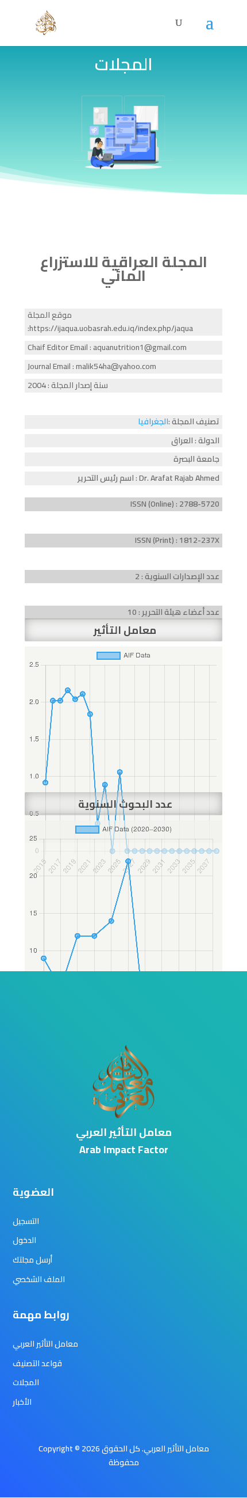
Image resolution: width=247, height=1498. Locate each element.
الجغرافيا (153, 421)
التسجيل (26, 1221)
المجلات (26, 1382)
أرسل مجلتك (32, 1259)
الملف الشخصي (39, 1279)
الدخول (24, 1240)
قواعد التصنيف (37, 1363)
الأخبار (22, 1401)
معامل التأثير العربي (45, 1343)
